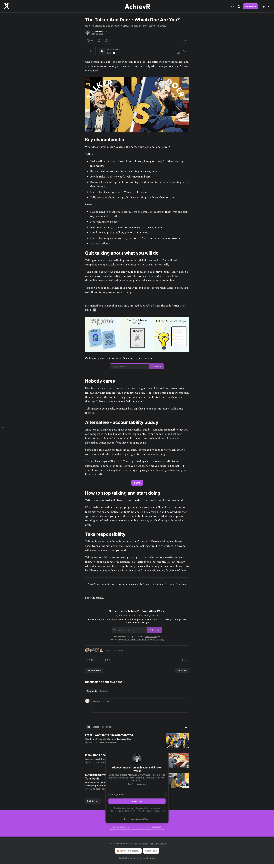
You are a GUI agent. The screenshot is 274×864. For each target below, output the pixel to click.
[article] (137, 741)
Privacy (137, 843)
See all (90, 800)
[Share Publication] (239, 6)
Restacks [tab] (104, 691)
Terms (145, 843)
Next (180, 670)
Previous (96, 670)
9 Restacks (118, 650)
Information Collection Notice (136, 811)
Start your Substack (129, 850)
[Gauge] (184, 51)
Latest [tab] (96, 727)
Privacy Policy (158, 811)
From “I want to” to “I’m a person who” (109, 735)
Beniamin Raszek (99, 31)
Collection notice (158, 843)
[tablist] (97, 691)
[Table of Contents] (3, 432)
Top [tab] (88, 727)
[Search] (232, 6)
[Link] (81, 139)
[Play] (102, 51)
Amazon (116, 358)
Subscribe (250, 6)
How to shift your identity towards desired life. (108, 738)
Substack (123, 858)
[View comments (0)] (99, 40)
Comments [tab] (92, 691)
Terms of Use (150, 808)
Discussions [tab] (107, 727)
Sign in (265, 6)
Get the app (151, 850)
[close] (164, 755)
